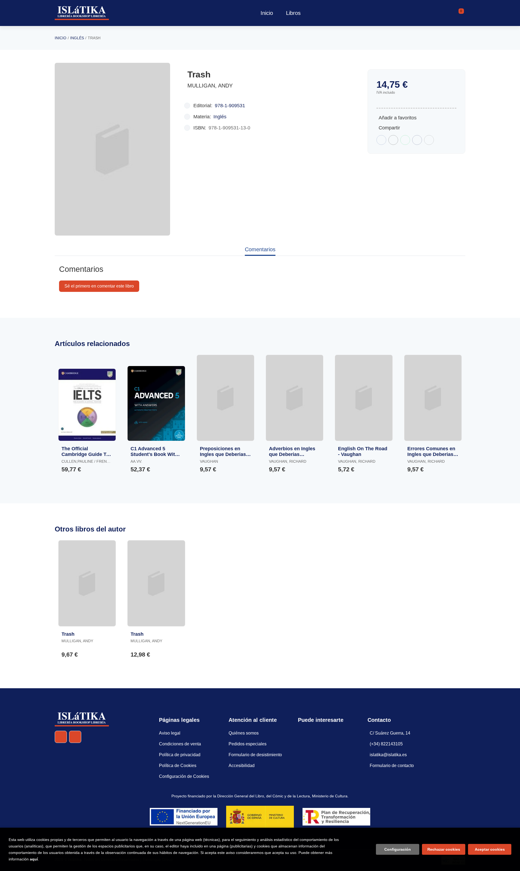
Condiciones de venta (180, 744)
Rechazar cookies (443, 849)
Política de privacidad (179, 754)
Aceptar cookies (490, 849)
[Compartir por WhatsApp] (405, 140)
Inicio (60, 38)
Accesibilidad (242, 765)
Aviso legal (169, 733)
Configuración (397, 849)
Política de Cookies (177, 765)
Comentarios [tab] (260, 249)
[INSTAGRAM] (75, 737)
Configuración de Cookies (184, 776)
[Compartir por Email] (417, 140)
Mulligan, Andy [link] (210, 86)
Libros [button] (293, 13)
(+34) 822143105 (386, 744)
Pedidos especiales (247, 744)
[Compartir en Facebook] (381, 140)
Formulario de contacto (392, 765)
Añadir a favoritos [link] (398, 117)
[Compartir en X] (393, 140)
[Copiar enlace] (429, 140)
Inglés (77, 38)
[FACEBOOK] (61, 737)
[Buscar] (454, 13)
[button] (459, 13)
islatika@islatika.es (388, 754)
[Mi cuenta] (464, 13)
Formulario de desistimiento (255, 754)
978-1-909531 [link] (230, 105)
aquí (34, 859)
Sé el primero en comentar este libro (99, 286)
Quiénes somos (244, 733)
